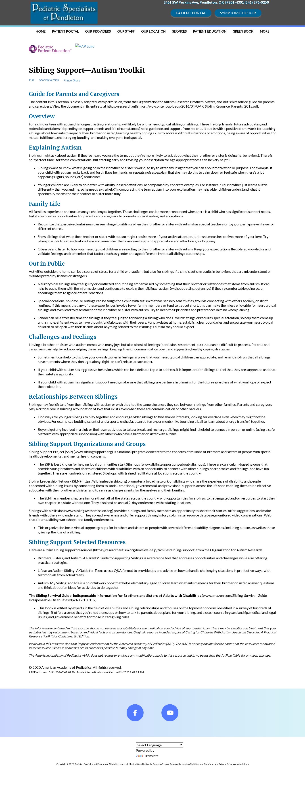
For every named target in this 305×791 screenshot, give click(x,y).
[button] (265, 31)
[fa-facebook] (135, 712)
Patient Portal (191, 13)
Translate (151, 756)
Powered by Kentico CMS (182, 764)
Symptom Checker (238, 13)
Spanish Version (49, 80)
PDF (32, 80)
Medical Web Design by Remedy (149, 764)
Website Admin (241, 764)
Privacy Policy (225, 764)
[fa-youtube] (170, 712)
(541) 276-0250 (256, 2)
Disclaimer (208, 764)
